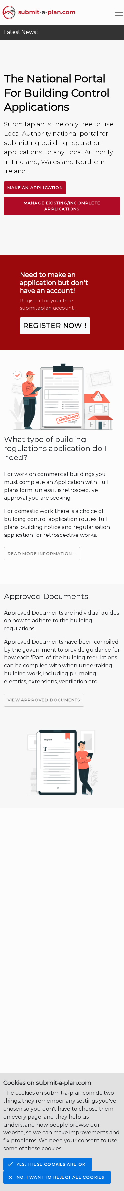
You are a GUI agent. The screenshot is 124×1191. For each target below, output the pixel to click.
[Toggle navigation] (119, 13)
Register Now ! (55, 326)
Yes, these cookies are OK (51, 1164)
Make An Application (35, 187)
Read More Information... (42, 553)
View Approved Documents (44, 699)
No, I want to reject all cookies (60, 1177)
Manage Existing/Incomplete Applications (62, 205)
